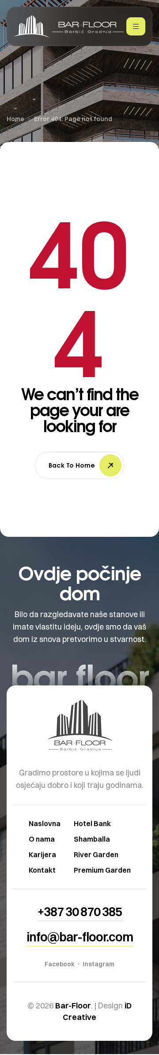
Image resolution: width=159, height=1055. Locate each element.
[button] (80, 911)
